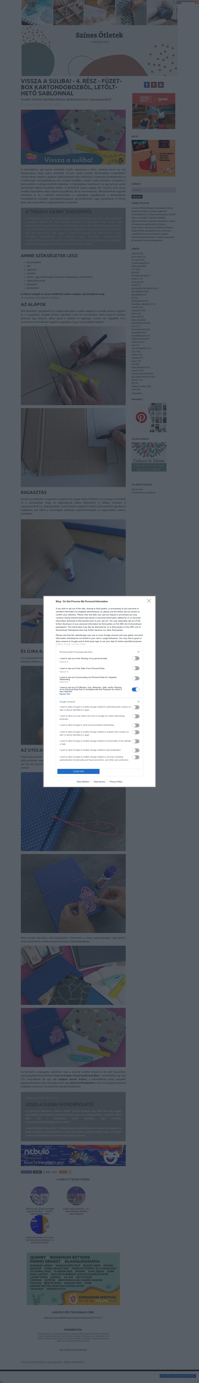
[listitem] (99, 651)
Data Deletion (83, 781)
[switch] (135, 658)
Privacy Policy (116, 781)
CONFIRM (78, 771)
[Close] (150, 601)
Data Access (99, 781)
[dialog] (99, 691)
